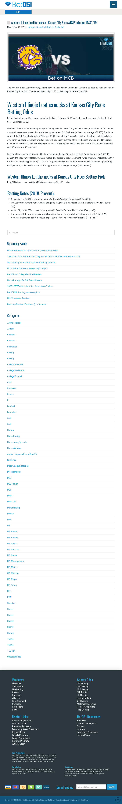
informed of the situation (85, 771)
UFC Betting (82, 695)
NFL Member (13, 573)
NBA (9, 519)
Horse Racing (13, 436)
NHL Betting (82, 692)
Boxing (10, 352)
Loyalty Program (20, 735)
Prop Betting (83, 710)
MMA (9, 496)
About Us (81, 720)
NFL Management (15, 561)
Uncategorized (14, 657)
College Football (14, 376)
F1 (8, 400)
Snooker (11, 603)
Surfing (10, 633)
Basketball (41, 27)
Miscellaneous (14, 472)
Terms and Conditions (87, 732)
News (14, 710)
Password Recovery (21, 726)
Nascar (10, 513)
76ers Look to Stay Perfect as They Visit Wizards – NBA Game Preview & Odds (43, 256)
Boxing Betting (84, 698)
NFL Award (12, 531)
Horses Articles (14, 448)
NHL (9, 591)
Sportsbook (17, 686)
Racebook (17, 695)
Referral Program (20, 741)
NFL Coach (12, 543)
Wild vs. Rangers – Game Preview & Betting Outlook (31, 262)
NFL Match (12, 567)
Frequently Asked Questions (25, 729)
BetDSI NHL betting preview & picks (23, 292)
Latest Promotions (21, 738)
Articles (32, 27)
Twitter (80, 726)
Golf (9, 418)
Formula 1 (12, 412)
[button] (113, 4)
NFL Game (12, 555)
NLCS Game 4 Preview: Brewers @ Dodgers (27, 268)
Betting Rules (18, 732)
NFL (9, 525)
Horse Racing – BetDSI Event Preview (24, 280)
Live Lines (11, 460)
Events (10, 394)
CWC (9, 382)
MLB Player (12, 484)
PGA (9, 597)
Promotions (17, 707)
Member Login (19, 723)
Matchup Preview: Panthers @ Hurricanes (26, 304)
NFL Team (12, 585)
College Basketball (55, 27)
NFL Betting (82, 683)
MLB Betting (83, 689)
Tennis (10, 639)
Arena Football (14, 323)
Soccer (10, 609)
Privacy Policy (83, 735)
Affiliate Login (18, 744)
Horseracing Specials (17, 442)
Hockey (10, 430)
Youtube (81, 729)
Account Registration (22, 720)
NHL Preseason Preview (18, 298)
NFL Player (12, 579)
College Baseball (15, 364)
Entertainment (19, 701)
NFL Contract (13, 549)
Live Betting (17, 689)
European (11, 388)
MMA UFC (12, 501)
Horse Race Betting (86, 707)
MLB (9, 478)
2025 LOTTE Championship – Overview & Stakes (30, 286)
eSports (16, 698)
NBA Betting (83, 686)
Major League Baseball (18, 466)
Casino (15, 692)
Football (11, 406)
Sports (10, 627)
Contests (16, 704)
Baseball (11, 335)
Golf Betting (82, 701)
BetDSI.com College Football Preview (24, 274)
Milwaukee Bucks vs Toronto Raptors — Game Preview (32, 250)
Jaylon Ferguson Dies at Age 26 (22, 454)
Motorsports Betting (86, 704)
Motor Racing (13, 508)
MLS (9, 490)
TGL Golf (11, 651)
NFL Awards (12, 537)
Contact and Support (87, 723)
